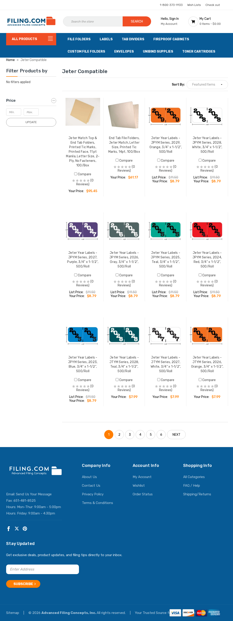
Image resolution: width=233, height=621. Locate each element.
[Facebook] (8, 528)
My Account (142, 477)
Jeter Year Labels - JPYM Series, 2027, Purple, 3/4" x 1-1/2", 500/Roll (82, 259)
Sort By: (178, 85)
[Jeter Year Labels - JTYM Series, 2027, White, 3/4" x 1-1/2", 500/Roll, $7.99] (165, 334)
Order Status (143, 494)
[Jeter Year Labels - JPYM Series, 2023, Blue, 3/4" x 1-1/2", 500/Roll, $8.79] (83, 334)
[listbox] (207, 84)
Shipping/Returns (197, 494)
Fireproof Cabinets (171, 39)
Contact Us (91, 486)
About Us (89, 477)
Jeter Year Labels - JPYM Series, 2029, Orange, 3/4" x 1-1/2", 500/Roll (165, 145)
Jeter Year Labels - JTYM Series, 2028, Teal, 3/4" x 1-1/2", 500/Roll (124, 364)
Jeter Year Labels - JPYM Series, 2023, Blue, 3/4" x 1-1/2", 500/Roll (83, 364)
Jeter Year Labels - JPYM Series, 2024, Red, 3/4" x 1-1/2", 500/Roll (207, 259)
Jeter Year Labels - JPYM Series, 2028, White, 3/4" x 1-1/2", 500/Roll (207, 145)
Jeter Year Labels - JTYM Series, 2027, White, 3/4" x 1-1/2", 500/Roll (166, 364)
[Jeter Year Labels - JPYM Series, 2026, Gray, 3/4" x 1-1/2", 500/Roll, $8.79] (124, 229)
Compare (84, 174)
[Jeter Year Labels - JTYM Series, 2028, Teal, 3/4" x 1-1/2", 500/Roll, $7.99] (124, 334)
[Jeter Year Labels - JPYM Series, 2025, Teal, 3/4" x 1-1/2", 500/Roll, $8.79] (165, 229)
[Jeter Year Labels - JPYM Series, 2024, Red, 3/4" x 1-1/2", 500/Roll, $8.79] (207, 229)
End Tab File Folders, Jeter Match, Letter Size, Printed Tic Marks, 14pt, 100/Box (124, 145)
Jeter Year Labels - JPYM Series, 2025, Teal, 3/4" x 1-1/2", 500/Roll (165, 259)
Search (137, 21)
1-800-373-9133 (171, 5)
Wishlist (139, 486)
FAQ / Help (191, 486)
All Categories (194, 477)
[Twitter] (16, 528)
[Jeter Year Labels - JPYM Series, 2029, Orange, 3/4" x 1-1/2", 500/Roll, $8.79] (165, 115)
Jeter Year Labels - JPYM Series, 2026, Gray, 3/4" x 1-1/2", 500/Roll (124, 259)
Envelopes (124, 51)
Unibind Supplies (158, 51)
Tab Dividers (133, 39)
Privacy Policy (93, 494)
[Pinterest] (25, 528)
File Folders (79, 39)
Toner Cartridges (198, 51)
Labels (106, 39)
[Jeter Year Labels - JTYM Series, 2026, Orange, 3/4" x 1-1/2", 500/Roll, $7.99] (207, 334)
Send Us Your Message (34, 494)
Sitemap (13, 613)
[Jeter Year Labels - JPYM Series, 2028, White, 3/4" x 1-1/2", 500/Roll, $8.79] (207, 115)
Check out (212, 5)
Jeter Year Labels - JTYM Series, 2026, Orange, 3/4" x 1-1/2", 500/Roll (207, 364)
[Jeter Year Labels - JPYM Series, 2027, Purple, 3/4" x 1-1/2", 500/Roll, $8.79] (83, 229)
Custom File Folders (86, 51)
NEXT (176, 435)
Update (31, 122)
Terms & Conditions (97, 503)
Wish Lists (194, 5)
